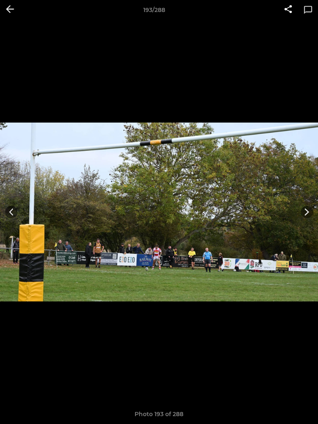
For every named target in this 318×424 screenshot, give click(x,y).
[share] (288, 10)
